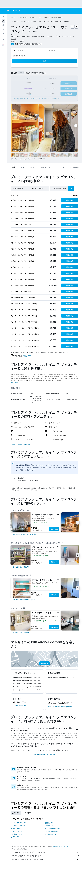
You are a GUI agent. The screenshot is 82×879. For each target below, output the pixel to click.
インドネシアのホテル (18, 826)
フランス (19, 17)
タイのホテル (15, 837)
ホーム (13, 17)
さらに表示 (14, 382)
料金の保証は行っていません (60, 846)
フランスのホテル (16, 831)
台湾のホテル (49, 823)
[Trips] (3, 39)
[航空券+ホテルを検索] (3, 29)
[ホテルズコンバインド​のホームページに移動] (13, 10)
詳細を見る (54, 529)
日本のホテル (49, 826)
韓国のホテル (15, 828)
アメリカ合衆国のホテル (52, 828)
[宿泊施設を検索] (3, 21)
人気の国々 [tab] (15, 813)
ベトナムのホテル (16, 834)
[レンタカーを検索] (3, 25)
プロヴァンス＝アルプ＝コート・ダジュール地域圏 (43, 17)
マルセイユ (34, 21)
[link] (24, 534)
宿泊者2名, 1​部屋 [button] (19, 55)
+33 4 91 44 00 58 (17, 41)
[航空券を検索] (3, 17)
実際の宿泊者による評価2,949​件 (30, 44)
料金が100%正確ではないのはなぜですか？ (27, 859)
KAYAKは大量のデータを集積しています (26, 856)
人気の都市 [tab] (27, 813)
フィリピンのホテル (51, 831)
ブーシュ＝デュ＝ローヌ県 (18, 21)
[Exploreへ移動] (3, 34)
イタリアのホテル (50, 834)
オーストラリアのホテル (18, 823)
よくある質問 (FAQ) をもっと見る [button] (44, 754)
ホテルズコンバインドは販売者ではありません (29, 852)
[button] (3, 10)
